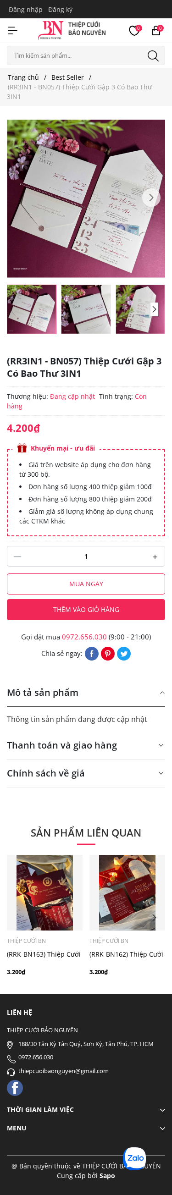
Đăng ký (60, 9)
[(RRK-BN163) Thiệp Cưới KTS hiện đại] (45, 893)
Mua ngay (86, 583)
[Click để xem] (86, 199)
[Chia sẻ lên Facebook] (92, 652)
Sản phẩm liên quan (86, 832)
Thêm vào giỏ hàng (86, 609)
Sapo (107, 1175)
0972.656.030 (84, 636)
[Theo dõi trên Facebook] (15, 1087)
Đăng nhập (26, 9)
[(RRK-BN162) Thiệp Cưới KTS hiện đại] (127, 893)
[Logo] (71, 29)
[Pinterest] (108, 652)
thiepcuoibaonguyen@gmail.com (63, 1071)
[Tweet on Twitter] (124, 652)
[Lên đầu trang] (152, 1175)
